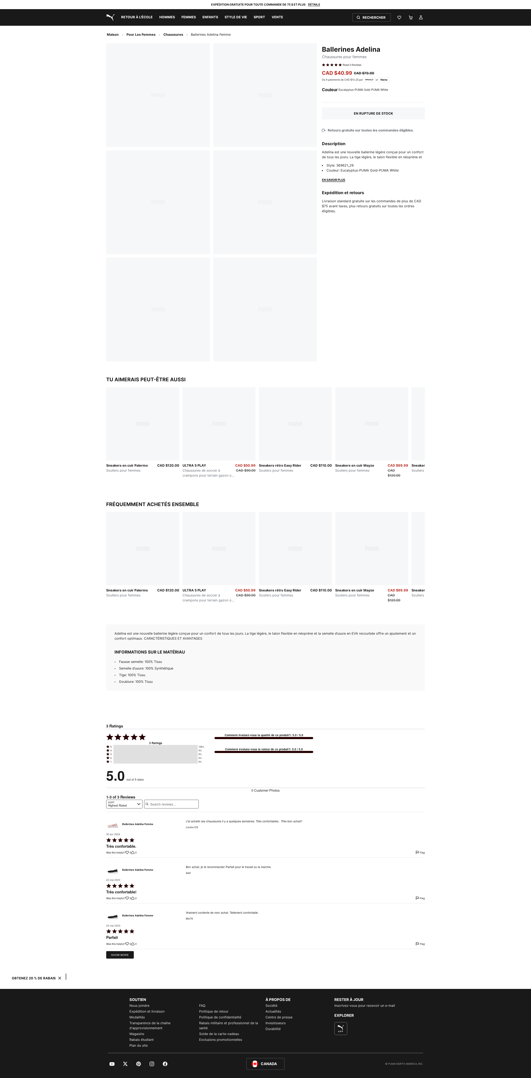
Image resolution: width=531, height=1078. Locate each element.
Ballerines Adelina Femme (137, 824)
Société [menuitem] (271, 1005)
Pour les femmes (141, 34)
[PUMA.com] (109, 17)
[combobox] (124, 804)
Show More (120, 955)
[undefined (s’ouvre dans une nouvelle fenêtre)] (340, 1028)
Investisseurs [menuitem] (276, 1023)
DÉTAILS (314, 4)
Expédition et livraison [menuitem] (146, 1011)
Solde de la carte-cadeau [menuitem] (219, 1034)
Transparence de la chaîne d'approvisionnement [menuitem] (150, 1025)
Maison (113, 34)
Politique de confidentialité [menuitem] (220, 1017)
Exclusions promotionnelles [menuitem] (220, 1040)
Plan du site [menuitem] (138, 1045)
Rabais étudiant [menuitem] (141, 1040)
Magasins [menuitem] (136, 1034)
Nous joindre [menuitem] (139, 1005)
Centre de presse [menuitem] (279, 1017)
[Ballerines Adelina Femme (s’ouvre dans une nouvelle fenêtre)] (112, 825)
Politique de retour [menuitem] (213, 1011)
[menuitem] (137, 17)
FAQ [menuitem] (202, 1005)
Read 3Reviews (352, 64)
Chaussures (173, 34)
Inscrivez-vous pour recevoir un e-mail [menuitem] (364, 1005)
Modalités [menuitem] (137, 1017)
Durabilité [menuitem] (273, 1029)
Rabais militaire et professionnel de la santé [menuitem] (228, 1025)
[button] (155, 747)
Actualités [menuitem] (273, 1011)
